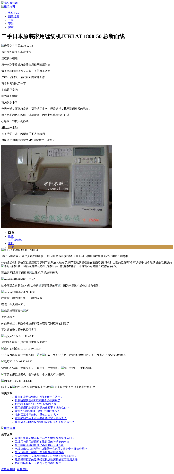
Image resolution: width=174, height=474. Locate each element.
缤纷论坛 (13, 12)
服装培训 (13, 16)
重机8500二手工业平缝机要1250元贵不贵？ (41, 418)
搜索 (11, 27)
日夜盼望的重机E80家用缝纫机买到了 (37, 400)
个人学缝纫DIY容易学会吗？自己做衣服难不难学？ (46, 455)
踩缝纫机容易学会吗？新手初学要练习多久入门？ (45, 438)
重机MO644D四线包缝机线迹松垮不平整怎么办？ (44, 421)
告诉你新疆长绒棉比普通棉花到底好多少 (39, 452)
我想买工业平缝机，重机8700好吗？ (36, 414)
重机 (11, 243)
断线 (11, 236)
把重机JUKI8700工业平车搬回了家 (35, 404)
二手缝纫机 (15, 239)
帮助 (11, 23)
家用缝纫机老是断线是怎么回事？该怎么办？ (42, 407)
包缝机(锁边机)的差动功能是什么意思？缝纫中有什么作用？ (51, 448)
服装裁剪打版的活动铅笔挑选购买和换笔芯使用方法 (46, 459)
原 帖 (11, 247)
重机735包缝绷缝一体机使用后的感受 (37, 411)
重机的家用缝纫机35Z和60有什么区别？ (39, 396)
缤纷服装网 (8, 469)
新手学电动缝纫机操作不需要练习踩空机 (39, 445)
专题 (11, 20)
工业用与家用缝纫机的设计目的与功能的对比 (42, 441)
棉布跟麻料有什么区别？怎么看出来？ (38, 463)
